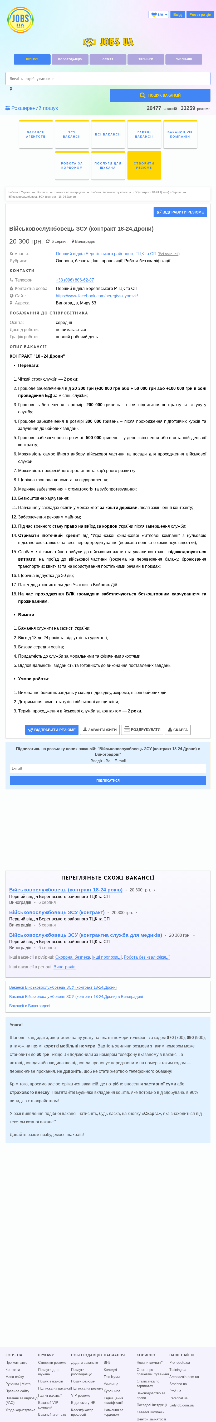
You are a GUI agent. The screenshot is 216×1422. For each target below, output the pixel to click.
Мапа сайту (15, 1377)
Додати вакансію (84, 1363)
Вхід (177, 14)
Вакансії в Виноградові (29, 1006)
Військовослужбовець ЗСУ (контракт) (57, 912)
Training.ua (177, 1370)
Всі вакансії (168, 254)
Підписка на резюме (87, 1388)
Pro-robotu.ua (179, 1363)
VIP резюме (80, 1395)
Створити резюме (52, 1363)
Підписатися (108, 780)
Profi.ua (175, 1391)
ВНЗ (107, 1363)
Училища (111, 1384)
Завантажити (102, 730)
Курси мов (112, 1391)
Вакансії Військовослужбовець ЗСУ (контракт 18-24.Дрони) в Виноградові (76, 996)
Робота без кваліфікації (147, 957)
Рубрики (12, 1384)
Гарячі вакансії (50, 1395)
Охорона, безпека (72, 957)
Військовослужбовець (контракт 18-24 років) (65, 889)
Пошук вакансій (50, 1381)
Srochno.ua (178, 1384)
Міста (26, 1384)
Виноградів (85, 241)
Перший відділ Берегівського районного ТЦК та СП (106, 253)
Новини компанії (150, 1363)
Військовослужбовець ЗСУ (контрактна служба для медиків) (85, 935)
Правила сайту (17, 1391)
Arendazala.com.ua (184, 1377)
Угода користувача (20, 1410)
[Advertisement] (108, 830)
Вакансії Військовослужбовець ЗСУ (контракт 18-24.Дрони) (63, 987)
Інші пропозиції (107, 957)
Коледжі (110, 1370)
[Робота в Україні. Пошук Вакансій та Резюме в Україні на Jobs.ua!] (20, 19)
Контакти (13, 1370)
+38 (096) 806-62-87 (75, 280)
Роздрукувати (145, 729)
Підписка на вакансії (54, 1388)
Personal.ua (178, 1398)
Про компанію (16, 1363)
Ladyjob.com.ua (181, 1405)
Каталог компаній (150, 1412)
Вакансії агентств (52, 1414)
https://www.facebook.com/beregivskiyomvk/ (97, 295)
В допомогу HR (83, 1403)
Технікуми (112, 1377)
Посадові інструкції (152, 1405)
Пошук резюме (83, 1381)
